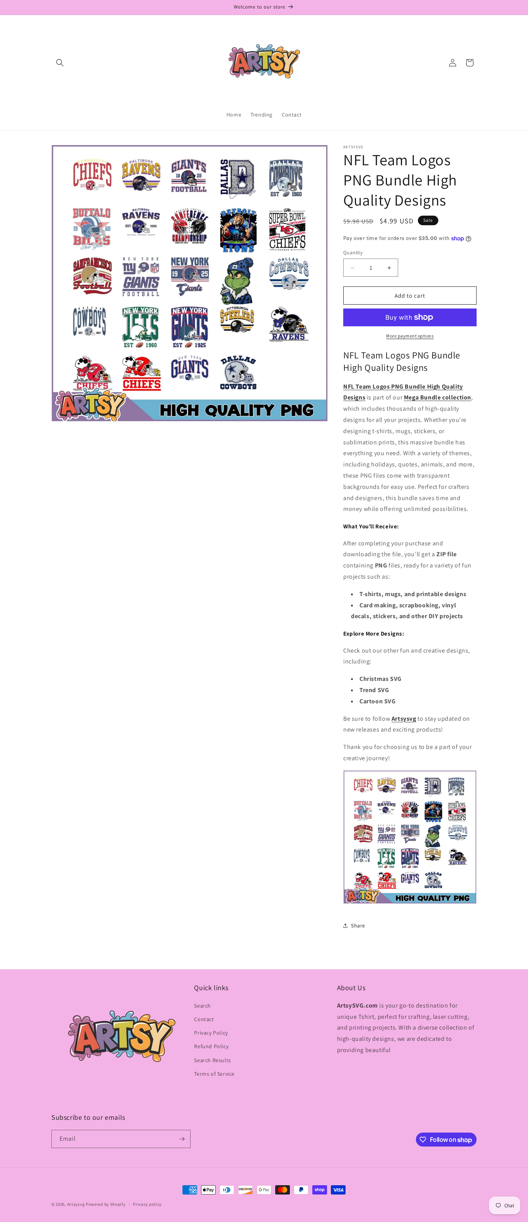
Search (202, 1005)
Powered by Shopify (106, 1204)
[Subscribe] (181, 1139)
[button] (59, 62)
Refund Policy (211, 1046)
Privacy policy (147, 1204)
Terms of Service (214, 1073)
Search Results (212, 1060)
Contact (204, 1019)
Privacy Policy (211, 1032)
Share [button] (358, 925)
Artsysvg (404, 719)
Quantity (353, 252)
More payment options (410, 336)
